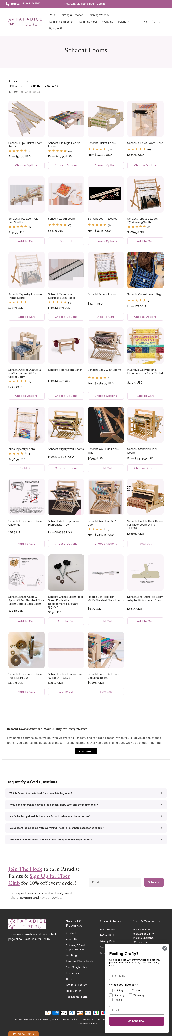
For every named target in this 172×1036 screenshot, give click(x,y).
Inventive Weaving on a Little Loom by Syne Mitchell (145, 371)
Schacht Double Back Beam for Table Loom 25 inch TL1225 (145, 525)
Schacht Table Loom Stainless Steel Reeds (62, 296)
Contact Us (73, 933)
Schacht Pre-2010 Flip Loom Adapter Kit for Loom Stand (145, 598)
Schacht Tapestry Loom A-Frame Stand (25, 296)
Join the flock (136, 1021)
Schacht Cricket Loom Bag (144, 294)
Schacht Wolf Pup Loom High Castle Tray (63, 523)
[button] (52, 15)
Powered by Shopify (50, 1019)
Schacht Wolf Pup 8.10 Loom (102, 523)
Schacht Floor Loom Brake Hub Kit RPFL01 (25, 676)
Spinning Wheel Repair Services (75, 947)
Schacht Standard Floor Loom (142, 450)
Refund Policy (108, 935)
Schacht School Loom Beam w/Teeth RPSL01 (66, 676)
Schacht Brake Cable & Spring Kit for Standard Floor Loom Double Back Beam (26, 600)
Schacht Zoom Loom (61, 218)
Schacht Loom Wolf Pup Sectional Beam (103, 676)
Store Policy (107, 929)
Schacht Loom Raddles (102, 218)
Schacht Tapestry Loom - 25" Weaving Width (143, 220)
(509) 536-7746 (40, 939)
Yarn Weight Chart (77, 967)
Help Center (73, 990)
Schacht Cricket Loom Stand (145, 143)
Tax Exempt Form (77, 996)
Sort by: (36, 85)
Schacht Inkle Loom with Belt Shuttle (23, 220)
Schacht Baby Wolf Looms (104, 369)
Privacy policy (88, 1019)
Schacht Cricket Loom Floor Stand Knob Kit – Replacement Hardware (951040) (65, 602)
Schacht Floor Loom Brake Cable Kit (25, 523)
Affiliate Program (76, 985)
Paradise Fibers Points (79, 961)
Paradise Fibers (31, 1019)
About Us (71, 939)
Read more (86, 751)
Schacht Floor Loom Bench (65, 369)
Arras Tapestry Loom (21, 449)
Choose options (26, 165)
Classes (70, 979)
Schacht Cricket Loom (102, 143)
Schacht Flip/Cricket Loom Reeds (25, 144)
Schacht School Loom (102, 294)
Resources (72, 973)
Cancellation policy (87, 1023)
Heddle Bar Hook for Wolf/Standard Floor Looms (106, 598)
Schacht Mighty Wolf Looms (66, 449)
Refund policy (70, 1019)
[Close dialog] (164, 948)
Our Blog (71, 955)
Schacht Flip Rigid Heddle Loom (64, 144)
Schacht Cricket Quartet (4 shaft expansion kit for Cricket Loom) (24, 373)
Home (14, 92)
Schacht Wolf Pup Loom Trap (103, 450)
